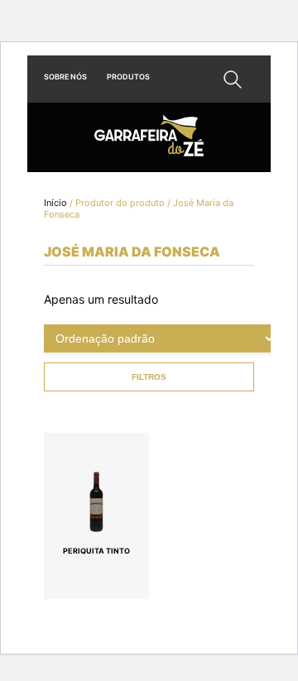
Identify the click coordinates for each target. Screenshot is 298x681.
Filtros (149, 376)
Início (55, 203)
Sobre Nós (65, 76)
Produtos (128, 76)
